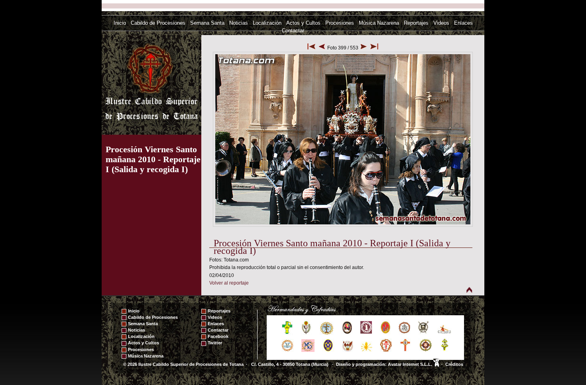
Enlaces (463, 23)
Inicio (120, 23)
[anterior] (322, 48)
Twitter (215, 342)
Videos (441, 23)
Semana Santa (207, 23)
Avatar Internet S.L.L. (410, 364)
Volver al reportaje (229, 283)
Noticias (238, 23)
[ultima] (374, 48)
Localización (267, 23)
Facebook (218, 336)
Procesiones (339, 23)
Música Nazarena (379, 23)
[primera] (311, 48)
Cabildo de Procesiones (158, 23)
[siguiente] (364, 48)
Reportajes (416, 23)
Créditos (454, 364)
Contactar (293, 30)
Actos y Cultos (303, 23)
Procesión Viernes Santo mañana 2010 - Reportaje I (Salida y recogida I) (153, 159)
